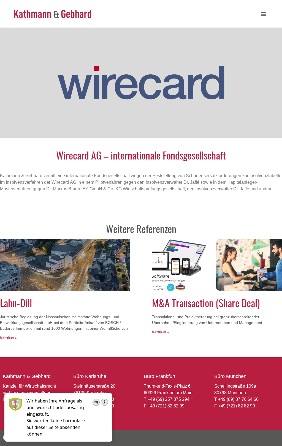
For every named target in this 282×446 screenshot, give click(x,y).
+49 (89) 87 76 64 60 (238, 399)
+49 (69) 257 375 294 (168, 399)
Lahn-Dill (16, 302)
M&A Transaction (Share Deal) (206, 302)
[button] (263, 13)
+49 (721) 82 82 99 (166, 406)
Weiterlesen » (8, 337)
